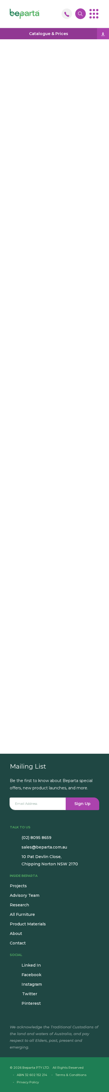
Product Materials (28, 924)
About (16, 933)
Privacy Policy (28, 1082)
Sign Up (82, 803)
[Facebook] (29, 468)
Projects (18, 885)
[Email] (12, 468)
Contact (18, 943)
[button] (94, 13)
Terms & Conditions (70, 1075)
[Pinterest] (47, 468)
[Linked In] (20, 468)
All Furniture (22, 914)
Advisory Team (24, 895)
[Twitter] (39, 468)
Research (19, 904)
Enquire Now (54, 412)
